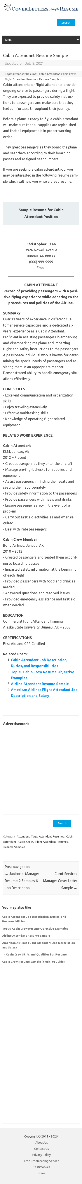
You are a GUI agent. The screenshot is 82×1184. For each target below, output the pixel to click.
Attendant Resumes (25, 73)
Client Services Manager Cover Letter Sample (60, 881)
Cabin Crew (68, 73)
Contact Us (41, 1148)
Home (41, 1173)
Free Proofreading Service (41, 1161)
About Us (41, 1142)
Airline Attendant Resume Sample (40, 684)
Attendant (23, 836)
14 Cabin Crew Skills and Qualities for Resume (34, 954)
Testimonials (41, 1167)
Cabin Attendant (49, 73)
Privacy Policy (41, 1155)
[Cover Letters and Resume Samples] (41, 11)
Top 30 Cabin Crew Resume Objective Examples (35, 928)
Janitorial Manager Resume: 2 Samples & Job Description (22, 881)
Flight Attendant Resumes (21, 79)
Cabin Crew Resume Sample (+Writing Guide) (33, 961)
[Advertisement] (41, 768)
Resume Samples (50, 79)
